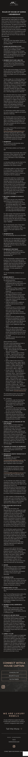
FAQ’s (14, 739)
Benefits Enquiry (14, 676)
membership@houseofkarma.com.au (13, 460)
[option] (7, 699)
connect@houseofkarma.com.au (14, 751)
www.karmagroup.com (20, 390)
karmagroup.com (14, 741)
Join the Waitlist (14, 679)
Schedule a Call (14, 672)
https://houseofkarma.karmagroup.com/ (14, 131)
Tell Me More (13, 729)
